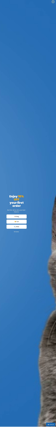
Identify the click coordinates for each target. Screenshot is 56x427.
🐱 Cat (17, 221)
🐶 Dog (16, 216)
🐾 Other (16, 227)
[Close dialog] (53, 2)
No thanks (16, 231)
